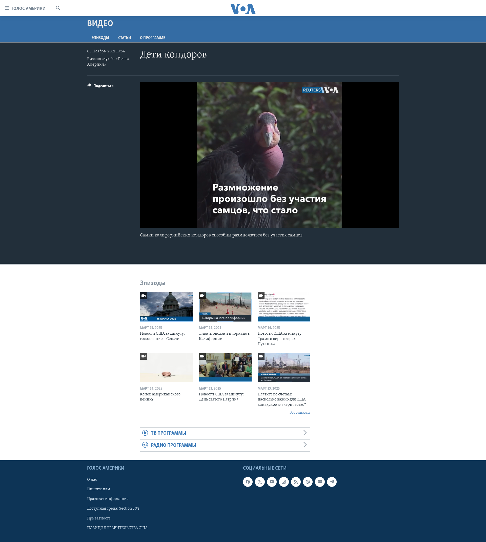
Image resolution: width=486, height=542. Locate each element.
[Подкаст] (308, 482)
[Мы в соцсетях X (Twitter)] (260, 482)
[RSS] (296, 482)
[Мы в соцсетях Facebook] (248, 482)
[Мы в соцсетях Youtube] (272, 482)
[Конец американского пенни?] (166, 367)
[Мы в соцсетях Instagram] (284, 482)
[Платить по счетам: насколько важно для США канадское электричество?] (284, 367)
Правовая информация (108, 499)
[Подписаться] (320, 482)
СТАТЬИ (124, 38)
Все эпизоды (300, 413)
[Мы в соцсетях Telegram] (332, 482)
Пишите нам (98, 489)
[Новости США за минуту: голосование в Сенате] (166, 307)
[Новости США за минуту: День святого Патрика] (225, 367)
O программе (152, 38)
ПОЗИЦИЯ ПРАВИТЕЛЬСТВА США (117, 528)
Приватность (98, 518)
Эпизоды (100, 38)
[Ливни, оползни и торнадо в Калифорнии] (225, 307)
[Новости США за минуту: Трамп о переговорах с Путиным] (284, 307)
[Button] (100, 87)
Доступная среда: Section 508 (113, 509)
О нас (92, 480)
